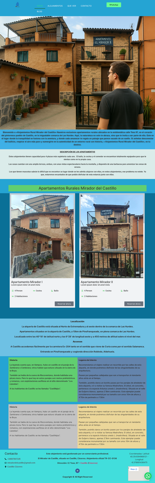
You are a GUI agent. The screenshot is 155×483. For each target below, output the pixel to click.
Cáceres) (93, 463)
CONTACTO (86, 6)
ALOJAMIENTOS (55, 6)
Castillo (83, 463)
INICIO (40, 6)
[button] (148, 476)
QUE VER (71, 6)
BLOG (39, 11)
